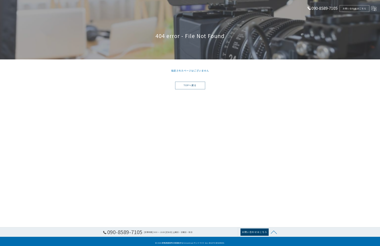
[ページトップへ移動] (274, 232)
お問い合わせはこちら (354, 8)
